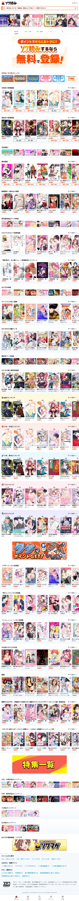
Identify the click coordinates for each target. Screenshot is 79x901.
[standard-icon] (75, 8)
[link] (8, 78)
